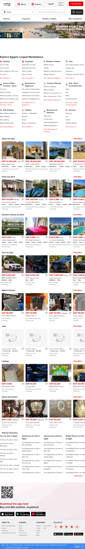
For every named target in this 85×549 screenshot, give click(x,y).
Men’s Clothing (49, 90)
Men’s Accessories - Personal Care (53, 96)
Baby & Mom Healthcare (8, 113)
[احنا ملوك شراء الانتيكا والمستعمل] (13, 414)
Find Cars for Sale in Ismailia (9, 465)
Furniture (3, 89)
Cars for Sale (4, 65)
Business (69, 113)
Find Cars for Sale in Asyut (9, 469)
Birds (67, 95)
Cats (67, 92)
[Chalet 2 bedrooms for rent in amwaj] (13, 232)
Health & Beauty (71, 123)
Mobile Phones (49, 65)
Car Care (3, 74)
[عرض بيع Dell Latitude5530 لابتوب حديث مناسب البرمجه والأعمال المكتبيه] (36, 378)
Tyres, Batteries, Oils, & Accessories (9, 71)
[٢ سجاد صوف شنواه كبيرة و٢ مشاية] (60, 414)
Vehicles (6, 18)
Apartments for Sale (28, 65)
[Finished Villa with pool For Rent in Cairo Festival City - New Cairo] (36, 195)
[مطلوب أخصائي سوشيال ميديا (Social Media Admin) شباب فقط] (36, 342)
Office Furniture (5, 92)
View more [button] (78, 476)
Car (67, 116)
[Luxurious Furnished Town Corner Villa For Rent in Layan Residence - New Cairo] (13, 195)
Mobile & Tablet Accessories (53, 71)
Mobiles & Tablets (49, 18)
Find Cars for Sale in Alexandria (7, 444)
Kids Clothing (4, 120)
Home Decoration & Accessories (9, 95)
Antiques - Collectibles (29, 113)
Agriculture (47, 116)
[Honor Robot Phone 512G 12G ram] (13, 307)
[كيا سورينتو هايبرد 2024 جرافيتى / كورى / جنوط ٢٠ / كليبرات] (60, 270)
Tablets (46, 68)
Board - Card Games (29, 123)
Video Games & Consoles (30, 95)
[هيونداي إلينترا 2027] (36, 270)
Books (24, 120)
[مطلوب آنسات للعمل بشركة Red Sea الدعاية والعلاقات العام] (60, 342)
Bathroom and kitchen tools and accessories (9, 99)
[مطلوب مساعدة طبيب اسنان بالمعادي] (13, 342)
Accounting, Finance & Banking (75, 65)
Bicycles (25, 116)
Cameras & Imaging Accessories (31, 99)
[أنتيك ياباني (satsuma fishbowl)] (36, 414)
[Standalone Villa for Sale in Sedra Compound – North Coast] (60, 157)
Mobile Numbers (49, 74)
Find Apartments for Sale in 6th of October (31, 443)
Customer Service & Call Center (75, 74)
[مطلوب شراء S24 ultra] (60, 307)
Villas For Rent (27, 74)
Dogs (67, 89)
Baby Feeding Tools (7, 123)
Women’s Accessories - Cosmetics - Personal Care (53, 93)
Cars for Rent (4, 68)
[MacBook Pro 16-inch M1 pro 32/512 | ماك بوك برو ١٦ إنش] (60, 378)
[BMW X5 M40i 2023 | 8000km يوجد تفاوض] (13, 270)
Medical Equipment (50, 125)
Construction (48, 119)
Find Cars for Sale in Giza (8, 449)
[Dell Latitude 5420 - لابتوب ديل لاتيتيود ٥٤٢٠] (13, 378)
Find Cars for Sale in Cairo (9, 440)
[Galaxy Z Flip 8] (36, 307)
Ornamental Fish (71, 99)
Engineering (70, 68)
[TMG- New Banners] (42, 30)
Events (68, 120)
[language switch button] (50, 4)
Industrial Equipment (51, 122)
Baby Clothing (5, 116)
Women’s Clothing (50, 86)
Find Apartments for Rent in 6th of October (53, 443)
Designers (69, 71)
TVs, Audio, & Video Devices (31, 89)
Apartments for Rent (29, 68)
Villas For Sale (27, 71)
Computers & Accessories (31, 92)
